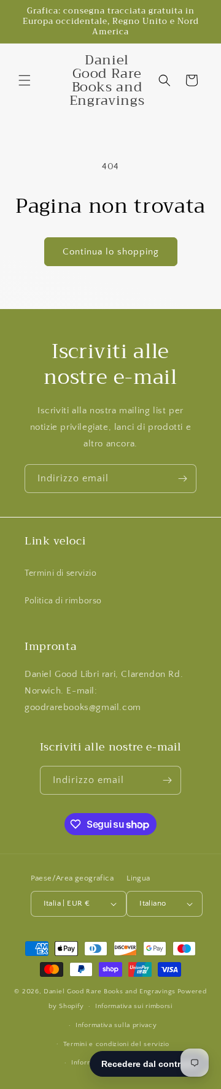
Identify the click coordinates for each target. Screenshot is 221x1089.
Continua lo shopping (111, 251)
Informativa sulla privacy (116, 1025)
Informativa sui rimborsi (134, 1006)
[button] (24, 80)
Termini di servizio (60, 573)
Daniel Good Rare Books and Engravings (110, 991)
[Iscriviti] (182, 478)
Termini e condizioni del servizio (116, 1044)
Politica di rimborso (63, 601)
